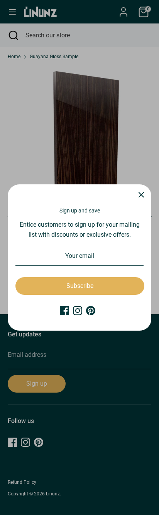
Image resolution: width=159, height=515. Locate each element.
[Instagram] (77, 310)
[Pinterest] (90, 310)
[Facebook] (64, 310)
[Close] (141, 194)
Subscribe (79, 285)
